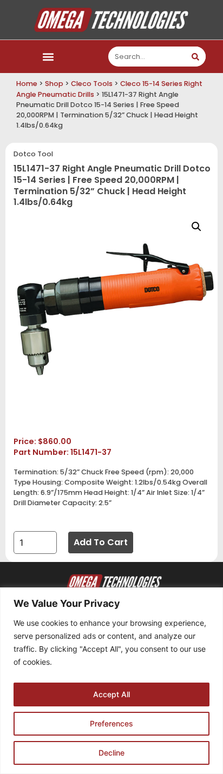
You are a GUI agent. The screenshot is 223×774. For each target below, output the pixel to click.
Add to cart (101, 542)
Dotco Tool (33, 153)
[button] (48, 56)
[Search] (196, 57)
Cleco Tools (92, 83)
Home (26, 83)
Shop (54, 83)
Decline (111, 752)
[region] (111, 680)
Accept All (111, 694)
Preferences (111, 723)
